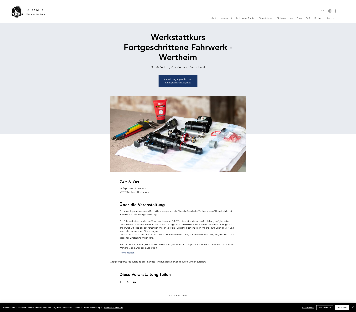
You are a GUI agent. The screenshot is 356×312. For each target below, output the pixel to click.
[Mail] (322, 11)
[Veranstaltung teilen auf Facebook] (120, 282)
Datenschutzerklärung (113, 307)
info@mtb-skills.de (178, 295)
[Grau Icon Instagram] (330, 11)
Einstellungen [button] (308, 307)
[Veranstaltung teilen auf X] (127, 282)
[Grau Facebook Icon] (335, 11)
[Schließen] (352, 307)
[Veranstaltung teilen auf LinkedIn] (134, 282)
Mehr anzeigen (126, 252)
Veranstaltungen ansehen (178, 82)
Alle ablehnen (325, 307)
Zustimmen (342, 307)
